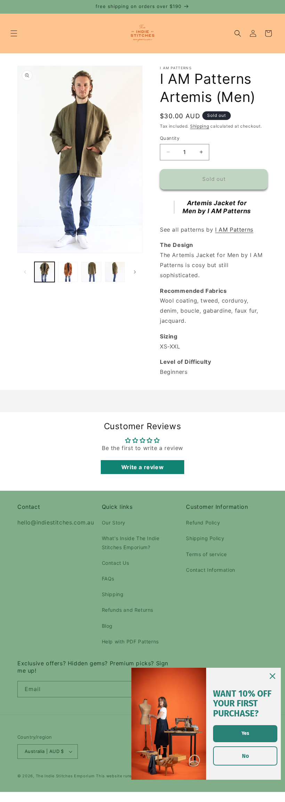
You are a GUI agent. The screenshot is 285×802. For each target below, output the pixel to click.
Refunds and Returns (127, 610)
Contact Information (210, 570)
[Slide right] (134, 272)
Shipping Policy (205, 538)
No (245, 756)
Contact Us (115, 563)
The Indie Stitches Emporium (65, 775)
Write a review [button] (142, 467)
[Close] (272, 676)
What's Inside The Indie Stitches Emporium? (131, 542)
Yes (245, 733)
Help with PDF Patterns (130, 641)
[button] (14, 33)
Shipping (199, 126)
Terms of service (206, 554)
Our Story (113, 523)
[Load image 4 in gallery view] (115, 272)
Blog (107, 626)
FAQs (108, 579)
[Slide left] (25, 272)
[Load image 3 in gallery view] (91, 272)
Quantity (169, 138)
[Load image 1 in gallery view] (44, 272)
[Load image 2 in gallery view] (68, 272)
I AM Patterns (234, 229)
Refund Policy (203, 523)
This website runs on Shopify (126, 775)
